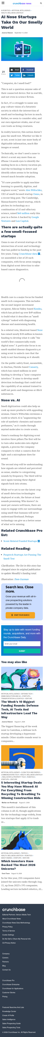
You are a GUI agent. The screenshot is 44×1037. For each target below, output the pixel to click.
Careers (5, 957)
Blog (4, 965)
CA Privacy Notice (9, 943)
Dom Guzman (21, 579)
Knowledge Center (9, 1011)
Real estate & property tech (14, 777)
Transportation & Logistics (12, 699)
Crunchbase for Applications (12, 988)
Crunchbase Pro (8, 980)
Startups (26, 696)
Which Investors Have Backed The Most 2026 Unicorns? (18, 865)
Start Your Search (21, 615)
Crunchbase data (28, 253)
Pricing (4, 996)
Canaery (33, 367)
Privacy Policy (7, 926)
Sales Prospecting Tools (11, 1027)
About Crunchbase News (11, 918)
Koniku (38, 308)
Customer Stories (8, 992)
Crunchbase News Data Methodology (16, 922)
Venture (28, 699)
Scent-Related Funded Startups (20, 541)
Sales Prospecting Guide (11, 1023)
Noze (40, 330)
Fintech (24, 853)
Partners (5, 961)
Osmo (36, 194)
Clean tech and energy (30, 772)
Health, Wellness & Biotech (12, 13)
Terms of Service (8, 930)
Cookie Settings (8, 935)
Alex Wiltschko (34, 190)
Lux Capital (22, 220)
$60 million (23, 213)
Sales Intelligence (8, 1019)
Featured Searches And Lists (13, 1007)
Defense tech (26, 694)
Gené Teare (6, 873)
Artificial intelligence (21, 10)
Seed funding (6, 858)
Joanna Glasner (7, 33)
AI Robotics (5, 10)
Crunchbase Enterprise (10, 984)
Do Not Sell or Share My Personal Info (16, 939)
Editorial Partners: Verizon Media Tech (16, 914)
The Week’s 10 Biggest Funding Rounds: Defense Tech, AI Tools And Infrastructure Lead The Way (20, 709)
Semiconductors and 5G (11, 696)
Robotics (31, 777)
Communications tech (10, 775)
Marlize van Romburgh (9, 802)
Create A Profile (8, 1015)
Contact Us (6, 969)
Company (6, 953)
